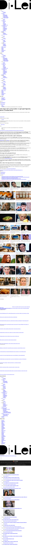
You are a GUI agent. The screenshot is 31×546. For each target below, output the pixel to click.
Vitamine (3, 439)
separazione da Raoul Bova (8, 158)
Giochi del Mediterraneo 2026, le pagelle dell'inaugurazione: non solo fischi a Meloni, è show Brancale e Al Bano (14, 313)
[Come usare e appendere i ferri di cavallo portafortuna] (16, 498)
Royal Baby (3, 443)
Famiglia (3, 433)
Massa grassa (5, 410)
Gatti (3, 36)
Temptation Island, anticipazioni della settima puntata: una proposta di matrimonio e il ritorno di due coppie (13, 370)
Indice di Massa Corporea (6, 409)
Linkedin (3, 119)
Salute (4, 22)
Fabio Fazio (7, 140)
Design (4, 27)
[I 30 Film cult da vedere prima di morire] (16, 523)
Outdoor (4, 73)
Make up (3, 432)
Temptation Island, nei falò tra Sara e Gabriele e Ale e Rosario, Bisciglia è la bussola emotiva (12, 332)
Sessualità (4, 24)
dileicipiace (4, 45)
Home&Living (3, 25)
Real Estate (4, 30)
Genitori (3, 434)
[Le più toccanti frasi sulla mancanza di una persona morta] (16, 529)
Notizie (2, 49)
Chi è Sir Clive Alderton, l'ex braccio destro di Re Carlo (7, 374)
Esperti (2, 91)
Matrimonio (4, 33)
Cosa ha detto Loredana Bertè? (9, 130)
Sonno (2, 441)
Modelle (3, 423)
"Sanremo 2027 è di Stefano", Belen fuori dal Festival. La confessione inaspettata (10, 362)
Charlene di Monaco (5, 60)
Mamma (4, 76)
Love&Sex (4, 41)
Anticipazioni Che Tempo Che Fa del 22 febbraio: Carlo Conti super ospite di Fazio (12, 176)
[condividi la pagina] (0, 126)
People (2, 11)
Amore (4, 389)
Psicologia (4, 23)
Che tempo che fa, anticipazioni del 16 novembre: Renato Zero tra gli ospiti (11, 178)
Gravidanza (3, 435)
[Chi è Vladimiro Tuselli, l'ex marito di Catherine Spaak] (16, 540)
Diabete (3, 437)
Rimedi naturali (4, 440)
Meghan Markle (5, 15)
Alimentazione (3, 442)
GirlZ (2, 39)
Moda (4, 19)
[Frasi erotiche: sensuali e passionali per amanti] (16, 484)
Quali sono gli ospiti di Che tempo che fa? (18, 130)
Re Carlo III (3, 99)
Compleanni (3, 425)
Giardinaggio (5, 29)
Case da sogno (5, 26)
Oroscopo (3, 94)
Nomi (2, 46)
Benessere (4, 21)
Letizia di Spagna (5, 16)
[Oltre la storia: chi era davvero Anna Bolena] (16, 512)
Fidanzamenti (3, 428)
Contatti (3, 51)
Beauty (4, 40)
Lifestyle (4, 55)
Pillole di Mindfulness (6, 414)
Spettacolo (4, 12)
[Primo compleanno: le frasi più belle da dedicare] (16, 470)
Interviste (4, 44)
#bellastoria (4, 406)
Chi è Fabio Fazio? (2, 130)
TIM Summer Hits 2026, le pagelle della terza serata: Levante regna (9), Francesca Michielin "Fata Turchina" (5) (14, 324)
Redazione (3, 417)
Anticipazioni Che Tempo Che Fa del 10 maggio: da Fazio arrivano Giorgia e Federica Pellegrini (14, 179)
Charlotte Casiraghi (5, 17)
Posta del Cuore (5, 34)
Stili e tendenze (3, 430)
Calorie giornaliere (5, 411)
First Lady (3, 420)
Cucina (4, 81)
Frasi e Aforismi (4, 47)
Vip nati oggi (3, 97)
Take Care (3, 20)
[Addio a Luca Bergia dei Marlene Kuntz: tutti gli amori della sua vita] (16, 504)
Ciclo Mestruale (4, 436)
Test (3, 42)
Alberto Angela (2, 140)
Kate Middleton (5, 58)
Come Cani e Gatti (5, 415)
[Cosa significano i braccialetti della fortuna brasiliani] (16, 481)
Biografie (3, 426)
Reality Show (3, 421)
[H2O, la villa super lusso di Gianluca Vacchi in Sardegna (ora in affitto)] (16, 534)
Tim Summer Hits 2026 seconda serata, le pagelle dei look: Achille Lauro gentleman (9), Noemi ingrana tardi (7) (14, 320)
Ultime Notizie (5, 407)
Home (2, 105)
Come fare (4, 38)
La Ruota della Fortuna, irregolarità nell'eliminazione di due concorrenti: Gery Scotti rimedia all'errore (13, 351)
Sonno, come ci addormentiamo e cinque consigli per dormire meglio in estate (10, 343)
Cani (3, 399)
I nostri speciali (3, 50)
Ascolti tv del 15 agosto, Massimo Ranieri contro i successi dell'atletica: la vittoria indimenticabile (12, 355)
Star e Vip (3, 13)
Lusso (2, 429)
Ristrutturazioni (5, 28)
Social (2, 422)
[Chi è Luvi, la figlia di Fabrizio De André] (16, 537)
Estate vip (3, 98)
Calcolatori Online (5, 68)
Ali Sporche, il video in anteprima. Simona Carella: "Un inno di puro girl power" (10, 328)
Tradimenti (3, 424)
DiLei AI (3, 31)
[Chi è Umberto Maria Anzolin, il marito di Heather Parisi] (16, 518)
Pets (2, 78)
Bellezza (4, 63)
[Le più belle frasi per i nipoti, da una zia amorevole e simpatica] (16, 478)
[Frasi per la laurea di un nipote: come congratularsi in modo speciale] (16, 526)
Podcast (3, 48)
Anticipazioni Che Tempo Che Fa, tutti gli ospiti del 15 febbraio (10, 177)
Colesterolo (3, 438)
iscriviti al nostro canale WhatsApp (11, 168)
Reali (4, 14)
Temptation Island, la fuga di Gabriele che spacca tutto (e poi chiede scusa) (9, 336)
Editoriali (4, 43)
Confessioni (3, 427)
